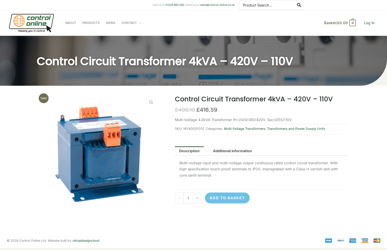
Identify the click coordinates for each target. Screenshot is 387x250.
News (110, 23)
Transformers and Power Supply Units (296, 128)
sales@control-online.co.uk (217, 4)
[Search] (299, 5)
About (70, 23)
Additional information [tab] (232, 151)
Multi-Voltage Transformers (244, 128)
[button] (139, 23)
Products (91, 23)
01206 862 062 (175, 4)
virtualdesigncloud (85, 240)
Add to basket (227, 198)
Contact (129, 23)
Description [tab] (189, 151)
